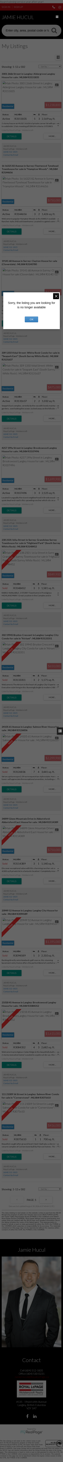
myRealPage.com (31, 1432)
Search (54, 30)
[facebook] (28, 1416)
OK (31, 319)
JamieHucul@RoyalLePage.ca (31, 1376)
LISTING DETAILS (12, 136)
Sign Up (18, 6)
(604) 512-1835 (10, 152)
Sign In (6, 6)
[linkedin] (35, 1416)
